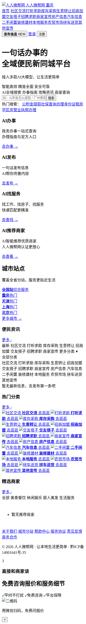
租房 (79, 104)
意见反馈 (74, 531)
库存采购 (48, 11)
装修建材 (24, 22)
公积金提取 (31, 104)
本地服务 (40, 22)
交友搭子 (13, 17)
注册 (42, 34)
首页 (6, 11)
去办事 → (10, 146)
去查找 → (10, 220)
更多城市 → (12, 318)
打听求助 (33, 11)
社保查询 (48, 104)
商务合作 (9, 537)
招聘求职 (28, 17)
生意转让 (64, 11)
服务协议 (58, 531)
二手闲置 (9, 22)
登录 (32, 34)
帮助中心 (42, 531)
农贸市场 (55, 22)
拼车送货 (70, 22)
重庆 (50, 5)
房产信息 (59, 17)
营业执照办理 (24, 110)
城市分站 (25, 531)
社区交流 (18, 11)
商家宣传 (44, 17)
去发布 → (10, 183)
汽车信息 (74, 17)
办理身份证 (65, 104)
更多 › (7, 340)
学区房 (7, 110)
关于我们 (9, 531)
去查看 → (10, 256)
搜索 (51, 98)
